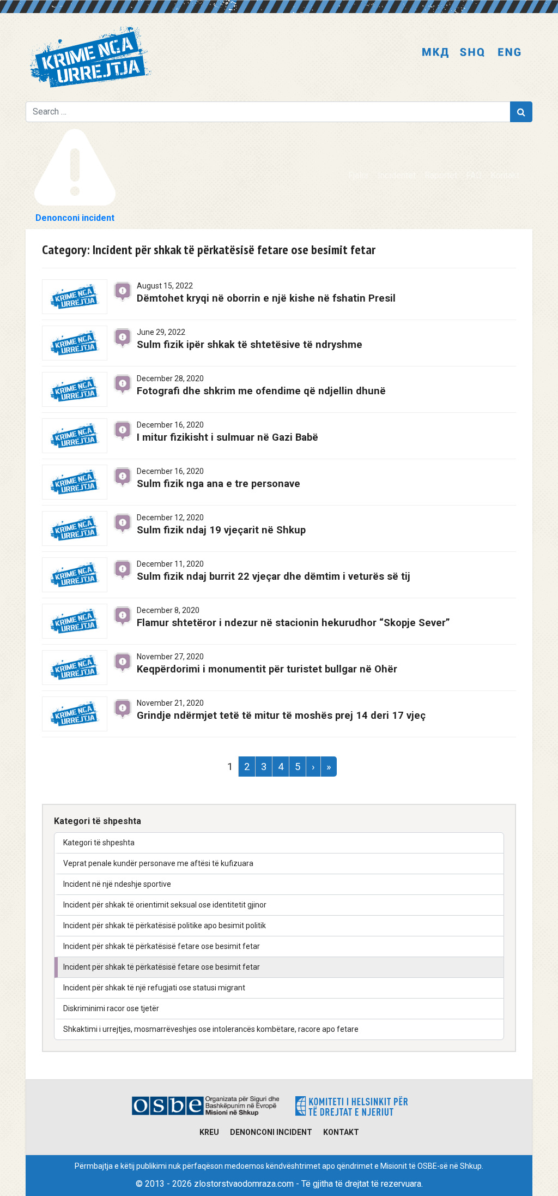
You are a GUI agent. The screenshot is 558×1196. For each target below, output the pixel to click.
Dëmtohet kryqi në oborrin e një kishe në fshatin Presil (266, 298)
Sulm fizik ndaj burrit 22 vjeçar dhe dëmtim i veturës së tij (273, 576)
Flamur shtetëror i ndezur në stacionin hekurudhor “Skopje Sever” (293, 622)
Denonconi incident (271, 1132)
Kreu (209, 1132)
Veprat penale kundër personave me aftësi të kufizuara (158, 863)
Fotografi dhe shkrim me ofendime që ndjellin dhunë (261, 390)
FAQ (474, 175)
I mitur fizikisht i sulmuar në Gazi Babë (227, 437)
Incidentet (397, 175)
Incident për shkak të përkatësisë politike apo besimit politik (164, 925)
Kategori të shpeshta (99, 842)
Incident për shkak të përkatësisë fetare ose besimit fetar (161, 946)
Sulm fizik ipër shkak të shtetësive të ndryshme (249, 344)
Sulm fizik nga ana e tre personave (218, 483)
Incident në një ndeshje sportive (117, 884)
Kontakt (504, 175)
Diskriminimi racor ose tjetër (111, 1008)
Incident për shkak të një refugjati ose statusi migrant (154, 987)
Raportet (440, 175)
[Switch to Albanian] (472, 53)
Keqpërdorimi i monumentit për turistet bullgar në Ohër (267, 669)
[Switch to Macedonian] (435, 53)
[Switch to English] (509, 53)
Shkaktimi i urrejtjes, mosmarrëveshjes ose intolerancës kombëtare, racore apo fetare (211, 1029)
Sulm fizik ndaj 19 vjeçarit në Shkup (221, 530)
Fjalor (358, 175)
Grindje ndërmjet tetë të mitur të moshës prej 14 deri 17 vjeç (281, 715)
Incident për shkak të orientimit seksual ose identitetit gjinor (164, 904)
